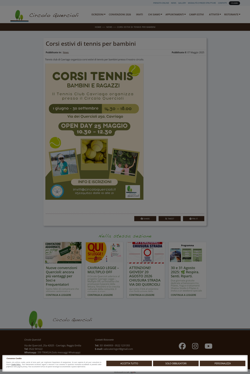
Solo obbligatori (175, 363)
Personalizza (223, 363)
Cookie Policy (16, 364)
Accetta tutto (129, 363)
